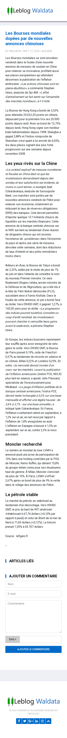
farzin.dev (33, 713)
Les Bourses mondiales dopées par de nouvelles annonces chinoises (29, 38)
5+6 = (12, 639)
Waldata (15, 51)
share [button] (48, 51)
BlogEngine (37, 710)
